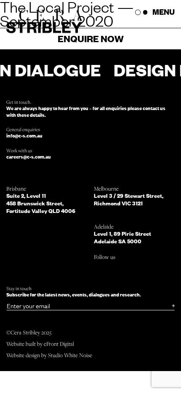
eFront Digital (59, 343)
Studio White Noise (70, 355)
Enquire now (91, 38)
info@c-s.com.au (24, 135)
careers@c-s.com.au (28, 156)
